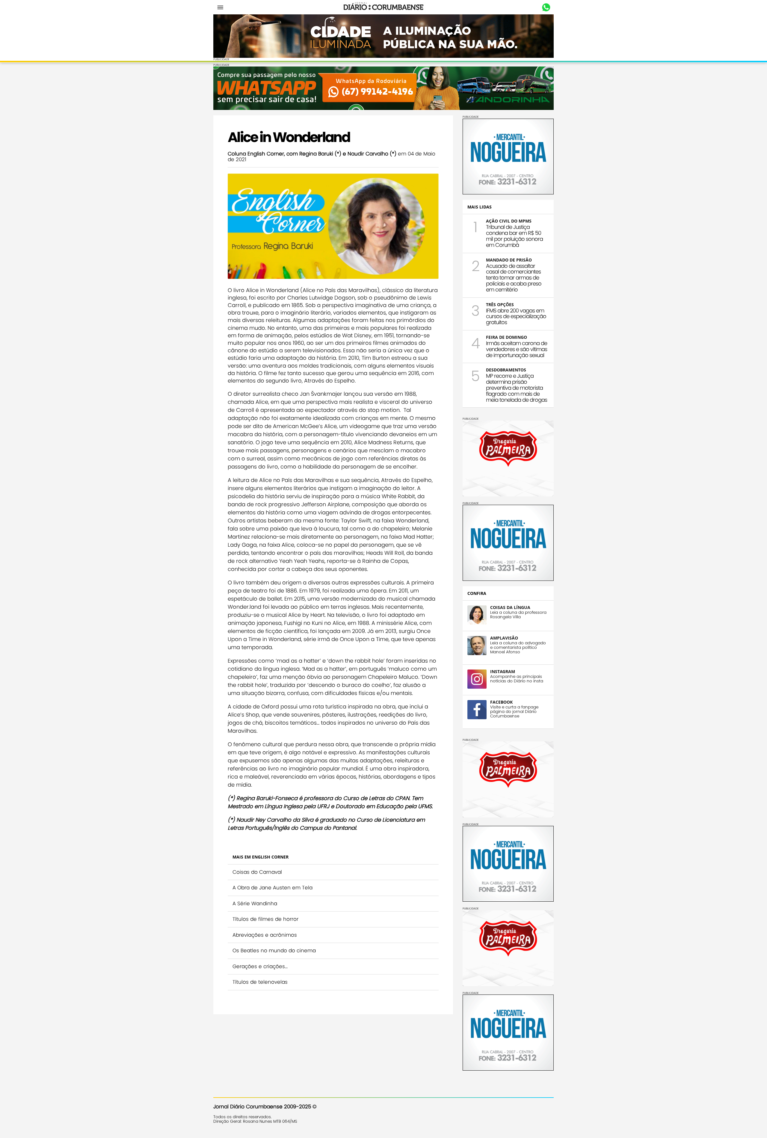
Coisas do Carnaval (257, 872)
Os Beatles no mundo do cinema (274, 950)
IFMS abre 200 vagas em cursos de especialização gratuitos (516, 316)
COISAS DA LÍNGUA (510, 607)
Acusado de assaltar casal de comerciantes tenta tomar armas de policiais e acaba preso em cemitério (513, 277)
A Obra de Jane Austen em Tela (272, 887)
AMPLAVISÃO (504, 638)
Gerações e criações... (260, 966)
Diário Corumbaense (383, 7)
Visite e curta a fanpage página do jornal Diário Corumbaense (514, 711)
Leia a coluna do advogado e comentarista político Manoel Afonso (518, 647)
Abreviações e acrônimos (264, 934)
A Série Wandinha (254, 903)
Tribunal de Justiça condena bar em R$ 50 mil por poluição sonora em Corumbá (514, 235)
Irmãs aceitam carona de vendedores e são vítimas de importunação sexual (516, 349)
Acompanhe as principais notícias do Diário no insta (516, 679)
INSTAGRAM (502, 671)
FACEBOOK (501, 702)
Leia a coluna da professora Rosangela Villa (518, 615)
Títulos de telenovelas (260, 982)
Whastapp (546, 7)
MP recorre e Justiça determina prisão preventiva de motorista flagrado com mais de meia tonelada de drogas (516, 387)
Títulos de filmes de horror (265, 919)
